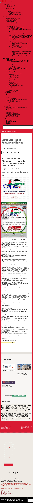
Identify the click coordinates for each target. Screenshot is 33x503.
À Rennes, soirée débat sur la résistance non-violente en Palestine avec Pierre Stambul (26, 427)
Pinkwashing (18, 414)
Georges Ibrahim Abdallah (11, 409)
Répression (17, 416)
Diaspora (26, 407)
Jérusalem (21, 410)
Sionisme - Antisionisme (7, 417)
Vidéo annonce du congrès (8, 342)
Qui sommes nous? (8, 451)
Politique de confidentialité (10, 455)
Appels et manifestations (11, 131)
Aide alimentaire (14, 404)
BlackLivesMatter (22, 405)
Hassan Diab (27, 409)
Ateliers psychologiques (11, 405)
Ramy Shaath (5, 416)
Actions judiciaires (6, 404)
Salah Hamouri (24, 416)
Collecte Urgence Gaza (9, 447)
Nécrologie (4, 414)
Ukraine (16, 418)
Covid (22, 407)
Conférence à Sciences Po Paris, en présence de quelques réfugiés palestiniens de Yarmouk (6, 427)
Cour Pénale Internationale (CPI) (12, 407)
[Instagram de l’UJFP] (17, 473)
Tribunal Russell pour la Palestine (21, 417)
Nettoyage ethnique (26, 413)
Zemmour (12, 420)
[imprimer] (18, 152)
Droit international (6, 408)
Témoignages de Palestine (8, 418)
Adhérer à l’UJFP (8, 443)
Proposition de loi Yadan (13, 415)
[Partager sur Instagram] (11, 152)
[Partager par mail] (14, 152)
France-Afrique (14, 408)
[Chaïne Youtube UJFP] (13, 473)
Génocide (21, 409)
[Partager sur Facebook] (7, 152)
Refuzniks (11, 416)
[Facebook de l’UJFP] (6, 473)
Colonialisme (13, 406)
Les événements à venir (9, 449)
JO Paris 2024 (5, 410)
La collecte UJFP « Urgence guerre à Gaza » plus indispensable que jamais (23, 373)
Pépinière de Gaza (24, 415)
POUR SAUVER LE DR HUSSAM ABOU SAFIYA (8, 371)
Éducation (18, 420)
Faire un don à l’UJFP (9, 445)
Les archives (9, 465)
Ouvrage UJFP (11, 414)
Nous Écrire (3, 494)
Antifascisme (23, 404)
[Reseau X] (10, 473)
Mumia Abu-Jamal (12, 413)
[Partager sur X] (3, 152)
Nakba (19, 413)
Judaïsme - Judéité (14, 410)
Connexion (6, 459)
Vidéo (7, 420)
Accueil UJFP (4, 131)
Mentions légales (8, 457)
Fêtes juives (21, 408)
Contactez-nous (7, 453)
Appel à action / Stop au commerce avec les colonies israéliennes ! (7, 387)
